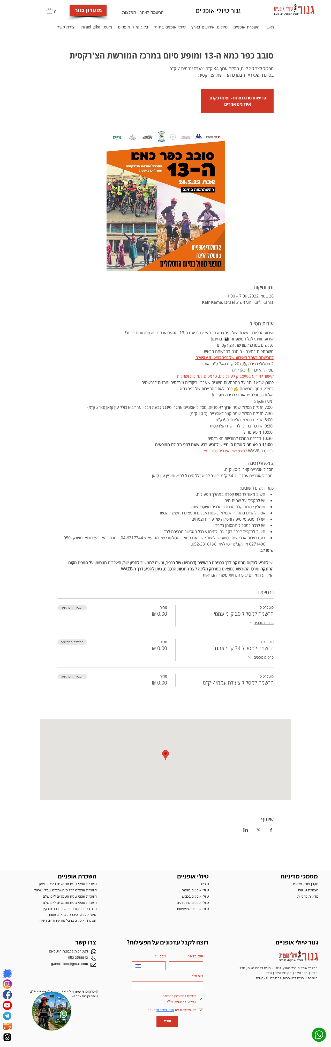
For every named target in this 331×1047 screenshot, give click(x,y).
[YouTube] (7, 1005)
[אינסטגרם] (7, 984)
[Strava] (7, 1026)
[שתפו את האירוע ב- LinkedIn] (245, 830)
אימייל (197, 976)
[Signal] (7, 973)
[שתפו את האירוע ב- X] (258, 830)
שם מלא (195, 956)
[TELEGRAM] (7, 1016)
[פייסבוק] (7, 994)
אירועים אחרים (237, 104)
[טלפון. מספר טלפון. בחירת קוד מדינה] (140, 966)
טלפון (160, 956)
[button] (53, 10)
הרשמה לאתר (152, 12)
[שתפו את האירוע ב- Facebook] (271, 830)
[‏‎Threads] (7, 1037)
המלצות (129, 12)
